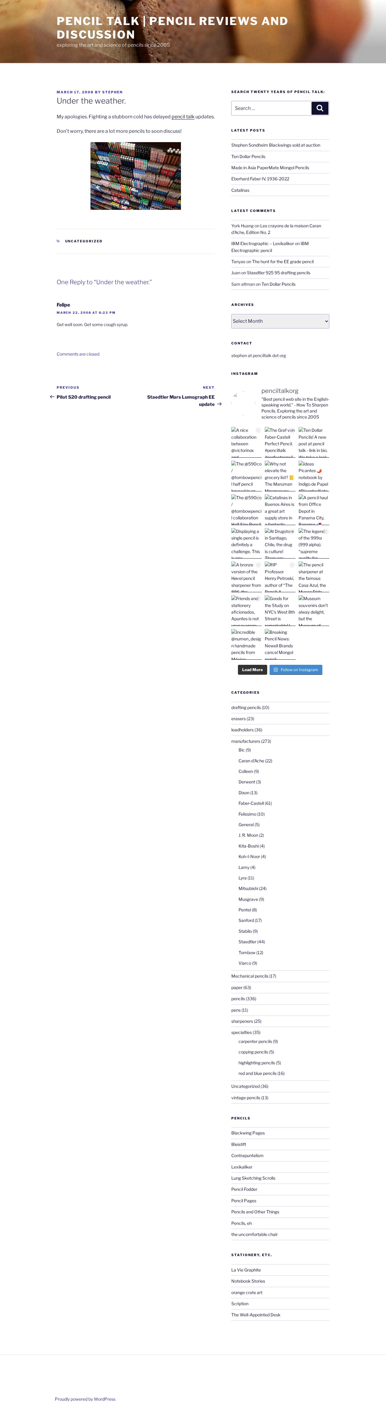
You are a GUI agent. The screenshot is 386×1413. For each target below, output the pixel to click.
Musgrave (248, 899)
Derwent (247, 781)
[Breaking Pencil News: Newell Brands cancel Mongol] (280, 644)
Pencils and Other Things (255, 1211)
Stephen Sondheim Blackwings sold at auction (275, 145)
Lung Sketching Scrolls (253, 1178)
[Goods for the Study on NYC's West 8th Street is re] (280, 610)
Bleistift (238, 1144)
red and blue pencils (258, 1073)
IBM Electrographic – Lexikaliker (262, 243)
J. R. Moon (248, 835)
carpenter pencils (255, 1041)
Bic (242, 749)
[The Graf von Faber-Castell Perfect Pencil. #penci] (280, 442)
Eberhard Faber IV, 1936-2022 (260, 178)
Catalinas (240, 190)
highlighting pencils (257, 1062)
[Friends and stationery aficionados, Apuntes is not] (246, 610)
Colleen (246, 771)
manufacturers (245, 741)
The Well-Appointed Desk (255, 1314)
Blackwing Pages (248, 1132)
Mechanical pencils (249, 976)
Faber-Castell (251, 803)
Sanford (246, 920)
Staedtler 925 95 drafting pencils (278, 272)
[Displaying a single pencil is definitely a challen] (246, 543)
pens (236, 1010)
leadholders (242, 729)
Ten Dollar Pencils (248, 156)
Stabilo (245, 931)
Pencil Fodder (244, 1189)
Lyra (243, 877)
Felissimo (247, 814)
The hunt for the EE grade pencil (283, 261)
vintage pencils (245, 1097)
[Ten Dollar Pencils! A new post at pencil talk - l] (314, 442)
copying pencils (253, 1051)
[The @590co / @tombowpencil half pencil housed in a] (246, 476)
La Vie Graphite (246, 1269)
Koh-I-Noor (249, 856)
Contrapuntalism (247, 1155)
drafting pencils (246, 707)
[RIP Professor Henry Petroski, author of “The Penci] (280, 577)
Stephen (112, 92)
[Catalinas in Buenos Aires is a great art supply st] (280, 509)
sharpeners (242, 1021)
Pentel (245, 909)
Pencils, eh (241, 1223)
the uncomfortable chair (254, 1234)
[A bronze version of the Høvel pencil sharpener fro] (246, 577)
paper (236, 987)
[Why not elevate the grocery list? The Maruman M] (280, 476)
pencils (238, 998)
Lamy (244, 867)
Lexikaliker (241, 1166)
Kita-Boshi (249, 845)
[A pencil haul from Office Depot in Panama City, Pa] (314, 509)
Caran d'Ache (251, 760)
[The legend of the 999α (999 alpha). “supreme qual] (314, 543)
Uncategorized (84, 241)
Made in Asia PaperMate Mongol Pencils (270, 167)
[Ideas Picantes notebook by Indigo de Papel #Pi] (314, 476)
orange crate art (246, 1292)
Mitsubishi (248, 888)
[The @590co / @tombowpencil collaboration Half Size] (246, 509)
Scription (239, 1303)
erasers (238, 718)
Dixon (244, 792)
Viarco (245, 963)
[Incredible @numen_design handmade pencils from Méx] (246, 644)
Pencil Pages (243, 1200)
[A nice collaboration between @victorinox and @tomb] (246, 442)
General (246, 824)
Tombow (247, 952)
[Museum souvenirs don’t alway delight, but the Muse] (314, 610)
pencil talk (183, 117)
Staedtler (247, 941)
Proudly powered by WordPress (85, 1399)
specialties (241, 1032)
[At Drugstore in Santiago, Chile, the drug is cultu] (280, 543)
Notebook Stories (248, 1281)
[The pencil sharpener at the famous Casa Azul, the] (314, 577)
